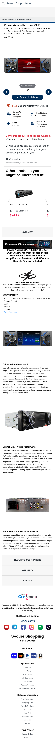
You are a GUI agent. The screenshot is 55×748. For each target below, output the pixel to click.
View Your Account (28, 699)
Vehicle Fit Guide (27, 706)
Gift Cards (27, 709)
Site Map (27, 723)
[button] (8, 200)
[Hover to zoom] (27, 65)
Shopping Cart (27, 703)
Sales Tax (27, 737)
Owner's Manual (10, 312)
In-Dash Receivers (8, 19)
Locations (27, 720)
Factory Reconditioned (27, 688)
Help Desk (27, 713)
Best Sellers (27, 681)
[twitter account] (15, 627)
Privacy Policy (27, 734)
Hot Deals (27, 671)
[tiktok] (49, 627)
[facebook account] (23, 627)
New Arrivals (27, 675)
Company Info (27, 716)
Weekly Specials (27, 685)
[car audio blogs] (40, 627)
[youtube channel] (6, 627)
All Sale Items (27, 678)
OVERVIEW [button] (27, 232)
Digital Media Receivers (24, 19)
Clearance (27, 668)
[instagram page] (32, 627)
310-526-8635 (27, 621)
